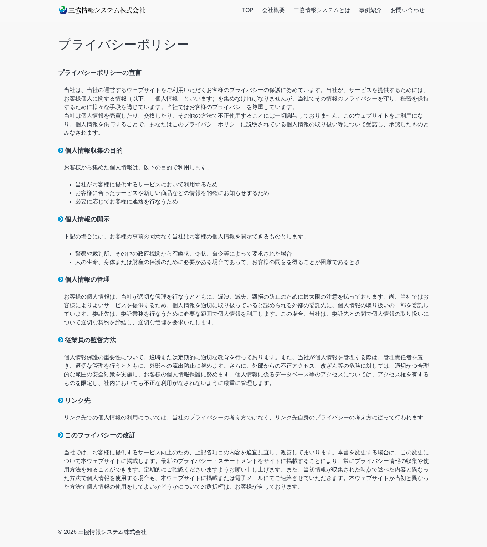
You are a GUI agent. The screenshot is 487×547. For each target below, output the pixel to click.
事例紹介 (370, 10)
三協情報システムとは (321, 10)
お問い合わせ (407, 10)
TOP (247, 10)
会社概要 (273, 10)
